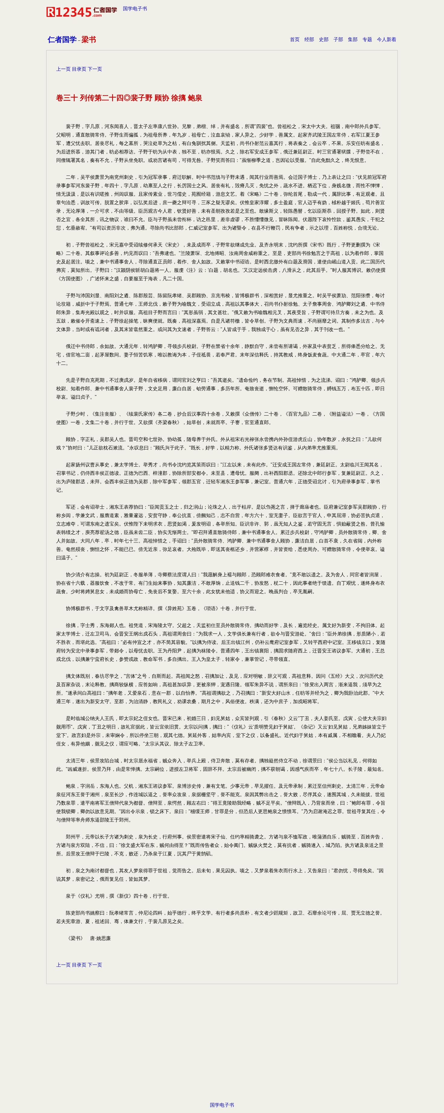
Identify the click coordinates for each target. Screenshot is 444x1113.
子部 (338, 39)
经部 (309, 39)
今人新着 (386, 39)
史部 (324, 39)
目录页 (79, 69)
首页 (295, 39)
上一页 (63, 69)
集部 (353, 39)
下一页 (95, 69)
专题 (367, 39)
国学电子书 (135, 8)
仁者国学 (62, 39)
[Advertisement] (222, 1052)
